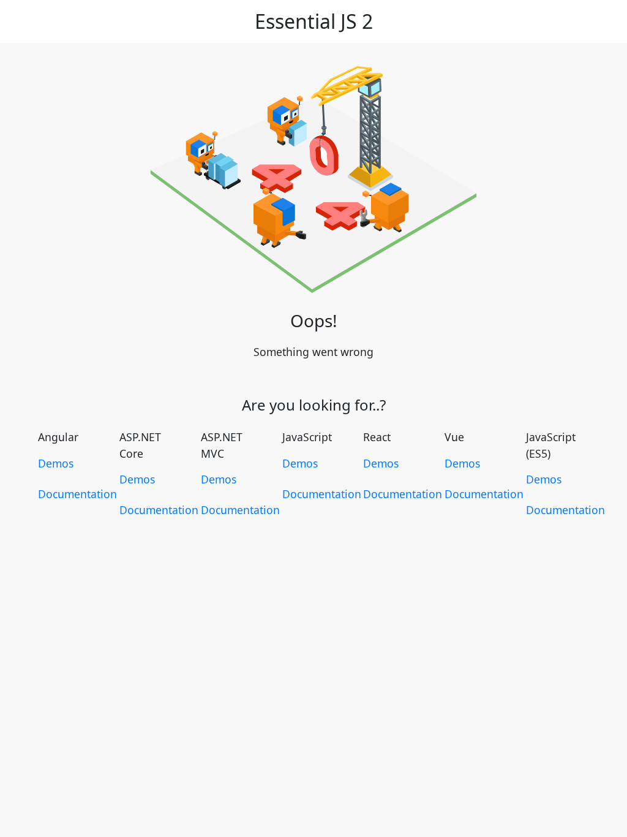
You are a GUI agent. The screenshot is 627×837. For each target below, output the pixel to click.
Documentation (77, 494)
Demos (55, 463)
